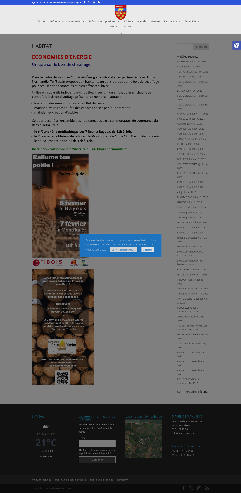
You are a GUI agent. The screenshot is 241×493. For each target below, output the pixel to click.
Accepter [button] (147, 249)
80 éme (128, 21)
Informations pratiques (103, 21)
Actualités (190, 21)
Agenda (141, 21)
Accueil (42, 21)
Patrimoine (170, 21)
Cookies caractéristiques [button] (123, 249)
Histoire (155, 21)
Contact (126, 26)
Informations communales (66, 21)
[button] (236, 45)
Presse (114, 26)
